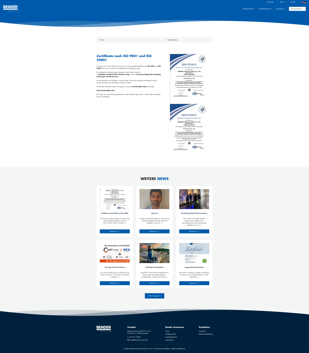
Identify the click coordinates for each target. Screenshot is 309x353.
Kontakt (292, 2)
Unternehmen (169, 340)
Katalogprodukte (170, 334)
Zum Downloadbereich (106, 90)
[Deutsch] (305, 2)
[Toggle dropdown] (254, 9)
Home (167, 331)
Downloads (270, 2)
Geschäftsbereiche (171, 337)
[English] (303, 2)
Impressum (202, 331)
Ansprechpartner (296, 9)
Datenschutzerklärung (205, 334)
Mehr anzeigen (153, 296)
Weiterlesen (113, 231)
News (282, 2)
